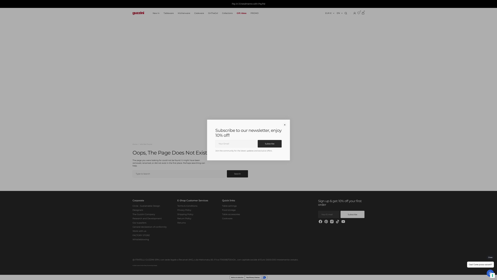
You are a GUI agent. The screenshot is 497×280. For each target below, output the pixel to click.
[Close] (285, 125)
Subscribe (269, 143)
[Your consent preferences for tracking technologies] (492, 275)
